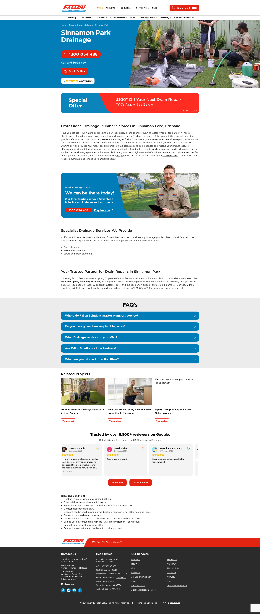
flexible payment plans (73, 159)
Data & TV (172, 559)
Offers (100, 8)
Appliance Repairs (182, 18)
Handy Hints (125, 8)
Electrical (100, 18)
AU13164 (116, 589)
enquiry (120, 155)
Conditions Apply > (190, 111)
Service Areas (143, 8)
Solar (132, 18)
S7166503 (121, 577)
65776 (124, 574)
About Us (110, 8)
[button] (78, 81)
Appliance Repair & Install (143, 590)
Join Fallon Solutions (177, 585)
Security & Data (147, 18)
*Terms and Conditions (146, 603)
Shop (154, 8)
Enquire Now (102, 210)
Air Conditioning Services (143, 577)
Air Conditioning (117, 18)
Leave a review (140, 482)
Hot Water (86, 18)
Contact (171, 577)
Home (63, 25)
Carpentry (164, 18)
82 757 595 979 (109, 566)
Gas (133, 568)
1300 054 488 (187, 7)
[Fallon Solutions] (74, 8)
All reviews (117, 482)
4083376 (117, 585)
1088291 (114, 570)
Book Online (77, 71)
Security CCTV (138, 585)
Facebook (63, 590)
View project (68, 421)
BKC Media (175, 602)
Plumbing (71, 18)
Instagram (69, 590)
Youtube (74, 590)
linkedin (80, 590)
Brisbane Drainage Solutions (81, 25)
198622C (114, 581)
